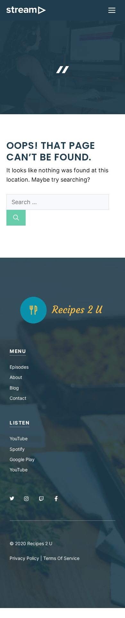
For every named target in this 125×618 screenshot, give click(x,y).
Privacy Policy (24, 558)
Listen (19, 423)
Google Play (22, 459)
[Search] (16, 218)
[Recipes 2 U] (26, 10)
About (16, 377)
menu (18, 351)
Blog (14, 388)
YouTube (19, 438)
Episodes (19, 367)
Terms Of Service (61, 558)
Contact (18, 398)
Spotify (17, 449)
